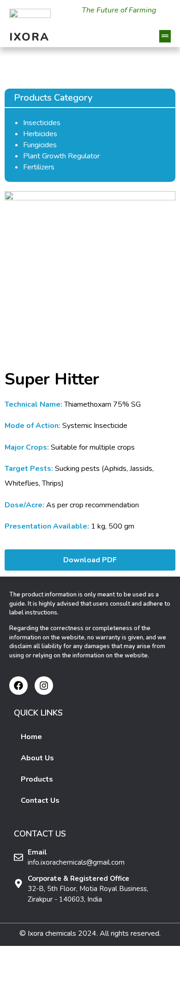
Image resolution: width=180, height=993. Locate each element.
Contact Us (40, 800)
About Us (37, 758)
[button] (165, 36)
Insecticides (41, 123)
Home (31, 737)
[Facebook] (18, 685)
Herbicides (40, 134)
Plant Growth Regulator (61, 156)
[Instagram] (44, 685)
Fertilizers (38, 167)
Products (37, 779)
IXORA (29, 37)
